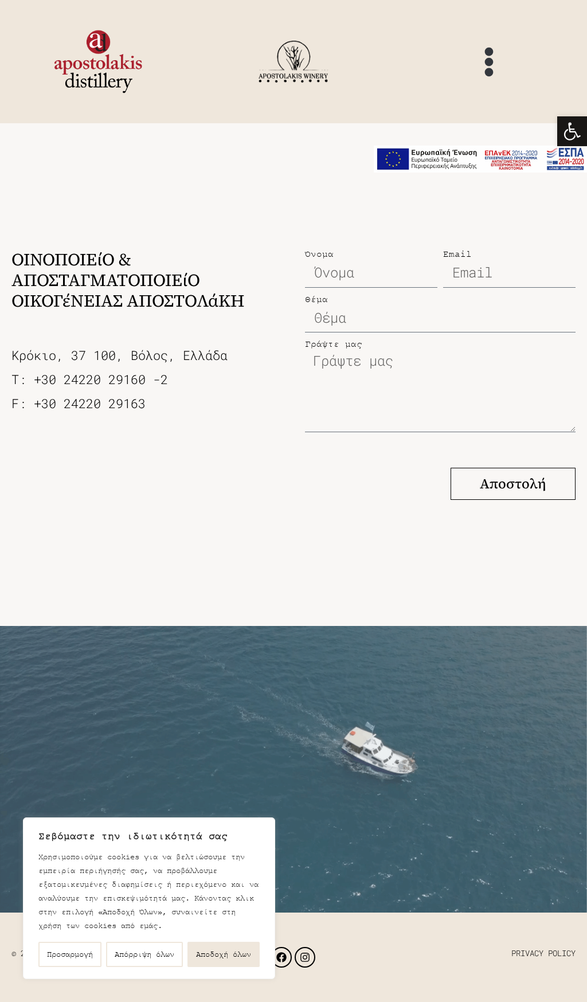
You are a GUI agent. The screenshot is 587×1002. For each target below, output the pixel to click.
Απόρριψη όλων (144, 954)
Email (457, 254)
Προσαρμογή (70, 954)
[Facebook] (281, 957)
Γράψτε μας (333, 344)
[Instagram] (305, 957)
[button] (572, 131)
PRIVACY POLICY (543, 953)
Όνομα (319, 254)
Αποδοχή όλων (223, 954)
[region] (149, 898)
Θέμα (316, 299)
